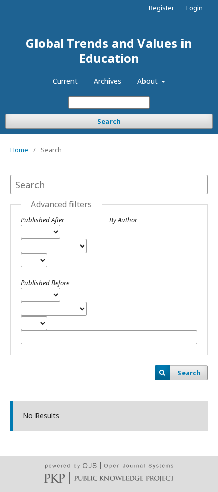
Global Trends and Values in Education (109, 50)
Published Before (45, 282)
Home (19, 149)
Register (161, 7)
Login (194, 7)
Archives (107, 81)
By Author (123, 219)
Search (109, 121)
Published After (42, 219)
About (148, 81)
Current (65, 81)
